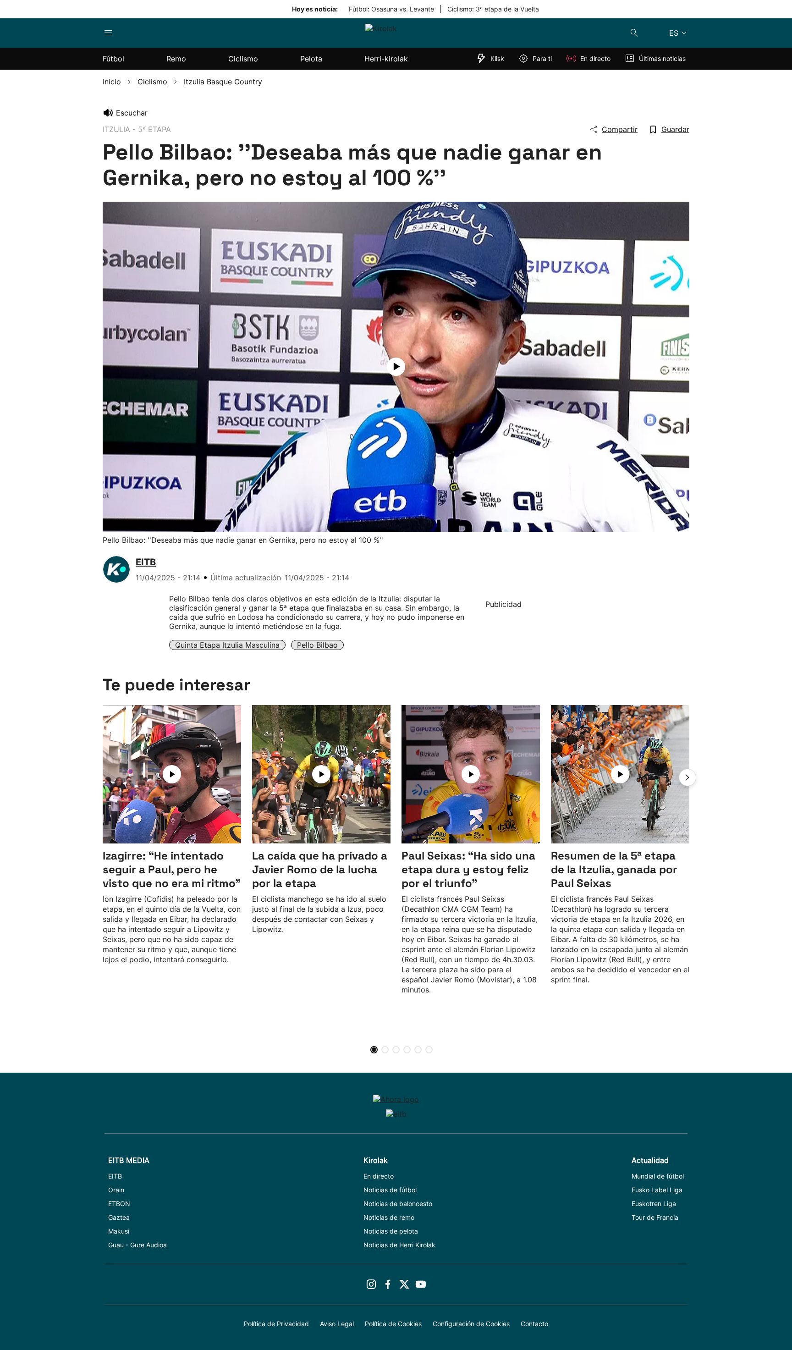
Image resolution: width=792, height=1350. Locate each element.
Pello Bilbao (317, 645)
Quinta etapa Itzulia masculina (227, 645)
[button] (687, 777)
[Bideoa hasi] (396, 367)
